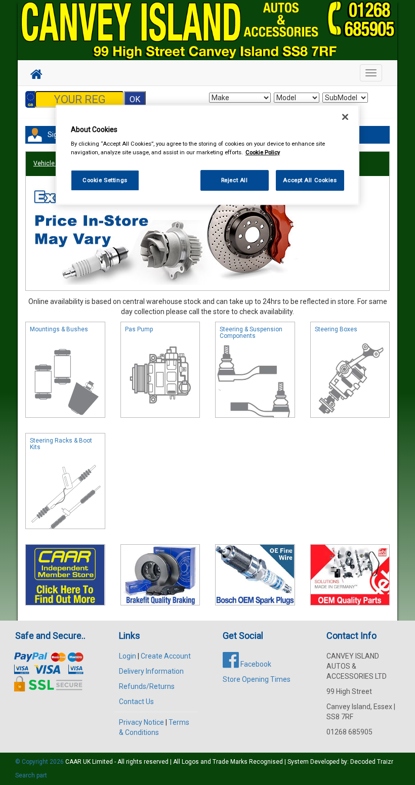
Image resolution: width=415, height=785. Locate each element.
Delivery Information (151, 671)
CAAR (73, 761)
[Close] (345, 117)
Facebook (255, 664)
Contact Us (136, 701)
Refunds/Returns (147, 686)
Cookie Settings (105, 180)
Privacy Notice (141, 722)
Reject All (234, 180)
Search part (31, 775)
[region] (207, 155)
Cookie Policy (262, 152)
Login (127, 656)
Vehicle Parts (52, 163)
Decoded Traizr (371, 761)
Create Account (166, 656)
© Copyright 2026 (40, 761)
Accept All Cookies (310, 180)
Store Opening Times (256, 679)
